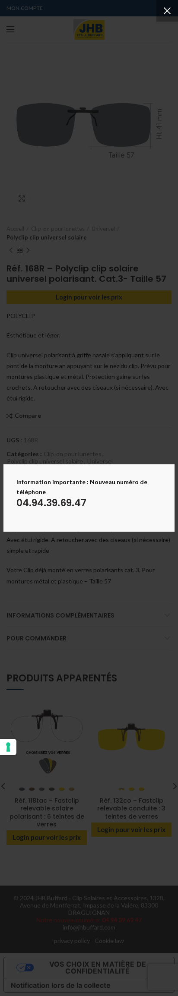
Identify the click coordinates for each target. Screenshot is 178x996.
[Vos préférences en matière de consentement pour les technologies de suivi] (8, 747)
